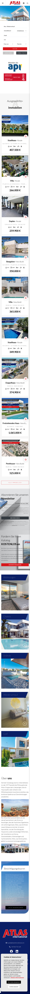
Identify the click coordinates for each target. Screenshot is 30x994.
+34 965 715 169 (16, 947)
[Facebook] (12, 952)
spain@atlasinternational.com (15, 943)
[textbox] (16, 26)
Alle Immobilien (15, 482)
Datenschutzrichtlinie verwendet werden (10, 510)
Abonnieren (15, 518)
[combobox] (15, 26)
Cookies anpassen (13, 986)
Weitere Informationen (17, 977)
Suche (15, 48)
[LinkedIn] (17, 952)
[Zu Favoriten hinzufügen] (26, 136)
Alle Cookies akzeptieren (14, 982)
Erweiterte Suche (22, 53)
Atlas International (15, 3)
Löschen (8, 53)
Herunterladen (15, 564)
